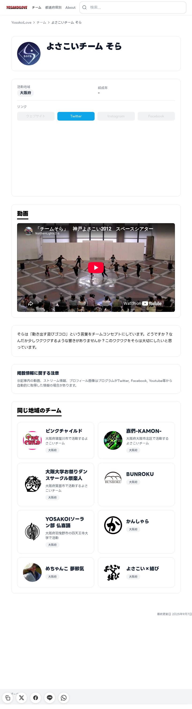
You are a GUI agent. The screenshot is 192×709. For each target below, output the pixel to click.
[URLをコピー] (7, 697)
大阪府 (25, 93)
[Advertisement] (96, 155)
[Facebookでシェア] (35, 697)
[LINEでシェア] (49, 697)
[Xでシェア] (21, 697)
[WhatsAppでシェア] (63, 697)
